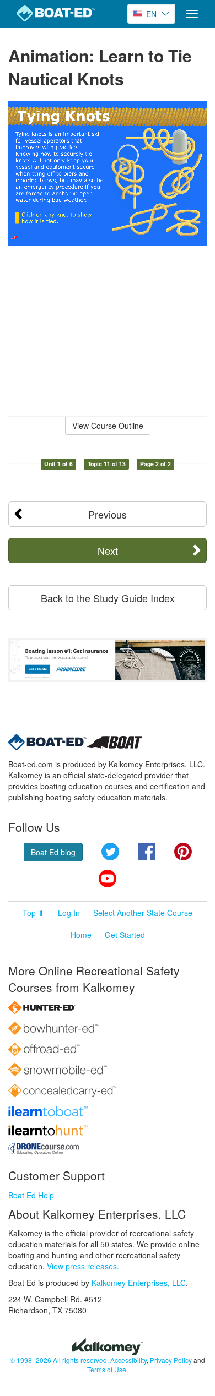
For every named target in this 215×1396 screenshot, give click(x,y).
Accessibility (128, 1360)
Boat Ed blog (53, 852)
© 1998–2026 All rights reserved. (59, 1360)
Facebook (146, 851)
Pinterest (183, 851)
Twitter (110, 851)
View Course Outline (107, 425)
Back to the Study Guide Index (108, 598)
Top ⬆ (34, 912)
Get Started (125, 934)
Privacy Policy (171, 1360)
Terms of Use (106, 1369)
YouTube (107, 878)
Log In (69, 912)
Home (81, 934)
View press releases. (83, 1266)
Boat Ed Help (31, 1195)
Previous (107, 514)
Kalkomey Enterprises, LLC (139, 1282)
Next (108, 550)
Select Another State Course (142, 912)
